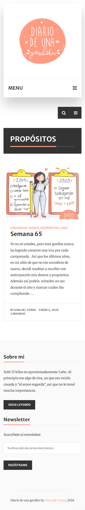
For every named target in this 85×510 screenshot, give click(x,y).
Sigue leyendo (19, 404)
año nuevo (18, 228)
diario (34, 228)
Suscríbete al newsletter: (22, 435)
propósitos (49, 228)
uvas (64, 228)
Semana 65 (26, 234)
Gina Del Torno (25, 310)
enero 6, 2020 (49, 310)
